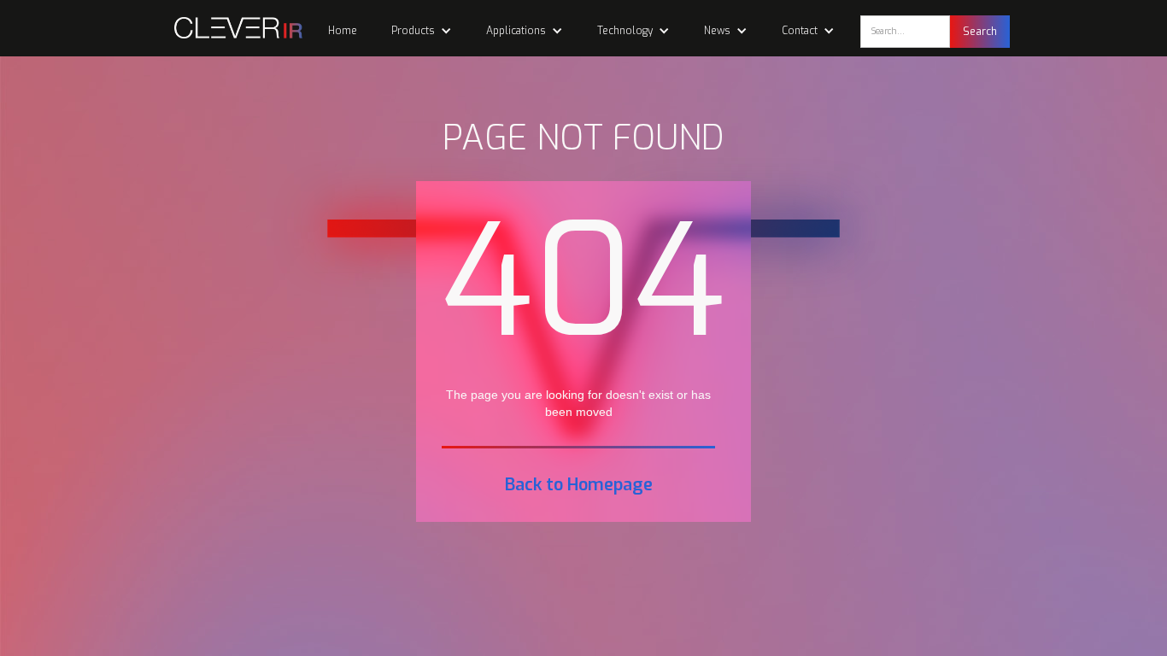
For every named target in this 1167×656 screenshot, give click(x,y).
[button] (421, 31)
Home (342, 31)
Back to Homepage (579, 485)
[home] (229, 28)
